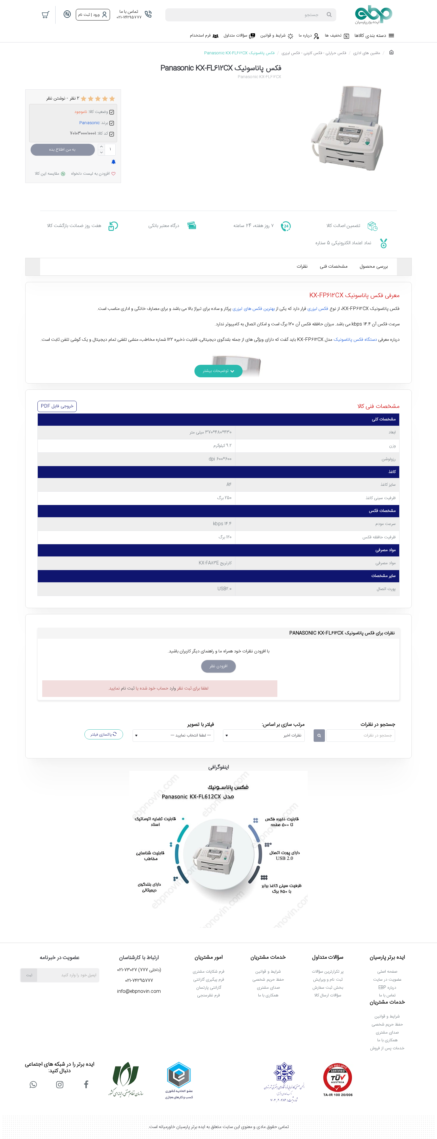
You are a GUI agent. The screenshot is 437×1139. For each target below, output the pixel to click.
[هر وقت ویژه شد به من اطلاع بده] (113, 162)
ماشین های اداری (366, 53)
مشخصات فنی (334, 267)
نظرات (302, 267)
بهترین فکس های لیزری (253, 309)
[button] (63, 150)
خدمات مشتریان (268, 958)
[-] (101, 152)
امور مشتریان (209, 958)
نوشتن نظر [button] (55, 98)
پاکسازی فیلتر (102, 734)
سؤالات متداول (328, 958)
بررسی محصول (374, 267)
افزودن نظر (218, 666)
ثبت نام (127, 688)
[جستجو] (329, 14)
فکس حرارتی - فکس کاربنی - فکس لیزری (314, 53)
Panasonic (89, 123)
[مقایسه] (67, 14)
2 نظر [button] (74, 98)
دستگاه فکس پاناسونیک (355, 339)
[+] (101, 147)
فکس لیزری (317, 309)
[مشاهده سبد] (46, 15)
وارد (172, 688)
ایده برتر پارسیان (387, 958)
